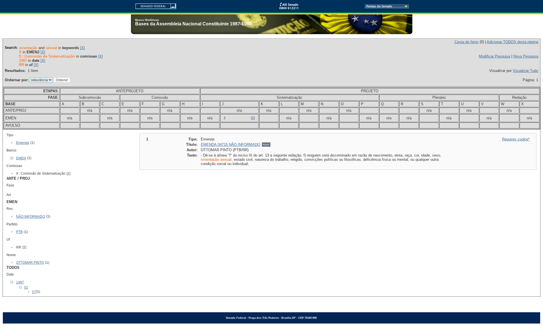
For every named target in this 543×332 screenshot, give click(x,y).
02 (26, 287)
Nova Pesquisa (525, 56)
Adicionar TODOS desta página (512, 42)
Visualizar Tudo (525, 71)
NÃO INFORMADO (30, 217)
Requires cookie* (516, 139)
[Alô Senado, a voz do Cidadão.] (288, 8)
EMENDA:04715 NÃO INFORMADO (230, 144)
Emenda (22, 143)
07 (34, 292)
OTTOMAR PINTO (30, 263)
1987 (20, 282)
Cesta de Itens (466, 42)
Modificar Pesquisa (494, 56)
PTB (19, 232)
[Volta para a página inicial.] (153, 5)
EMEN (21, 158)
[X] (82, 48)
